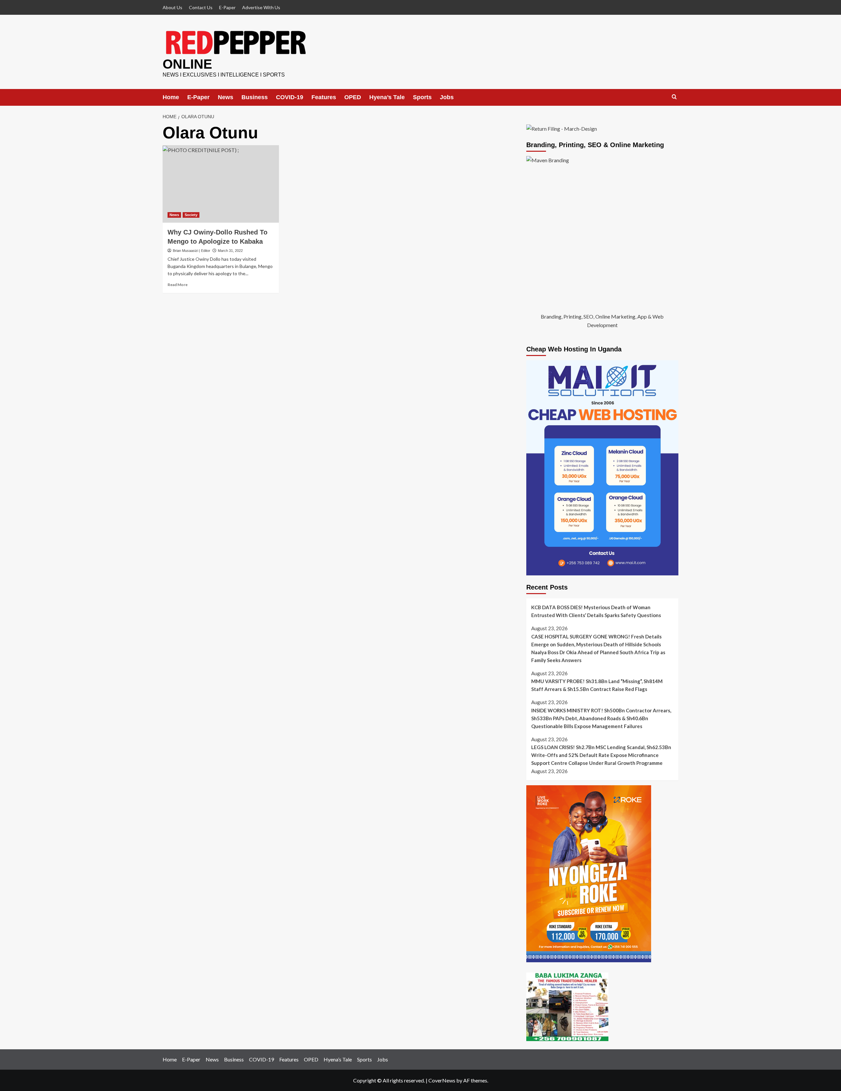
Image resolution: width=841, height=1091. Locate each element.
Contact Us (201, 7)
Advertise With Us (261, 7)
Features (323, 97)
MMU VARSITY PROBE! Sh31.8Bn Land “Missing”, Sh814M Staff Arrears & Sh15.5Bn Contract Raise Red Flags (597, 685)
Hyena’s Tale (387, 97)
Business (254, 97)
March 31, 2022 (230, 251)
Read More (178, 284)
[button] (674, 97)
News (225, 97)
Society (191, 215)
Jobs (447, 97)
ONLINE (187, 64)
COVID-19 (289, 97)
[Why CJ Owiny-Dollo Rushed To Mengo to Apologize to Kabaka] (221, 184)
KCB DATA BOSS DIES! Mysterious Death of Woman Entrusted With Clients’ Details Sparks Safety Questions (596, 611)
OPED (352, 97)
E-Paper (227, 7)
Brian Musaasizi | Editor (191, 251)
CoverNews (441, 1080)
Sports (422, 97)
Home (171, 97)
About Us (172, 7)
